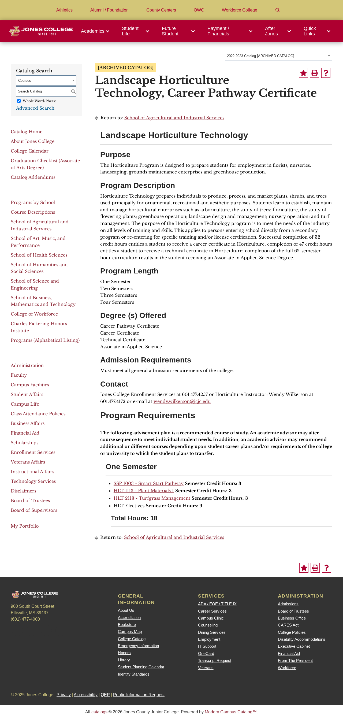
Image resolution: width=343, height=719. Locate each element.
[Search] (278, 10)
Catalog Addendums (33, 177)
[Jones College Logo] (41, 31)
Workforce (287, 667)
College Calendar (30, 151)
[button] (96, 31)
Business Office (292, 618)
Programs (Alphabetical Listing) (45, 340)
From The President (295, 660)
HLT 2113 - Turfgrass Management (152, 498)
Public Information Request (139, 694)
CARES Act (288, 625)
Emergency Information (138, 645)
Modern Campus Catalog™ (231, 712)
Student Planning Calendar (141, 667)
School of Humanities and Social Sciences (39, 268)
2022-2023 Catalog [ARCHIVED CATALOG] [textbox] (260, 56)
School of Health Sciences (39, 255)
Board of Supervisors (34, 510)
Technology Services (33, 481)
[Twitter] (32, 630)
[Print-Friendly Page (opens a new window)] (314, 73)
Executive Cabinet (294, 646)
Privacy (64, 694)
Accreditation (129, 617)
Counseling (208, 625)
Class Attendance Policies (38, 413)
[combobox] (278, 56)
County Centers (161, 10)
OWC (199, 10)
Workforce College (239, 10)
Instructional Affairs (32, 471)
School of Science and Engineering (35, 284)
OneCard (206, 653)
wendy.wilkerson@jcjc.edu (182, 401)
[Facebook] (17, 630)
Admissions (288, 604)
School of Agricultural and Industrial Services (40, 225)
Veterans (206, 667)
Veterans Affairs (28, 462)
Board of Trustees (30, 500)
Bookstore (127, 624)
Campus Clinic (211, 618)
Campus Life (25, 404)
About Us (126, 610)
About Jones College (32, 141)
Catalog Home (26, 131)
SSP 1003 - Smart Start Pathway (149, 483)
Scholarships (24, 442)
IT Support (207, 646)
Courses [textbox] (24, 81)
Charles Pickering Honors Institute (39, 327)
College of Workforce (34, 314)
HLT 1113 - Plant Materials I (144, 490)
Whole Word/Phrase (40, 101)
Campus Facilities (30, 384)
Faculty (19, 375)
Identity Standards (134, 674)
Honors (124, 652)
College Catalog (132, 638)
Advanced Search (35, 108)
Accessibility (86, 694)
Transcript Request (214, 660)
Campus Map (130, 631)
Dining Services (212, 632)
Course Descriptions (33, 212)
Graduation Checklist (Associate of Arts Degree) (45, 164)
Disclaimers (23, 491)
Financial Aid (25, 433)
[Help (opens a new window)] (325, 73)
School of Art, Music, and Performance (38, 242)
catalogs (99, 712)
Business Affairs (27, 423)
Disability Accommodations (301, 639)
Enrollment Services (33, 452)
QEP (105, 694)
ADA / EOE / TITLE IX (217, 604)
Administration (27, 365)
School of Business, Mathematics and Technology (43, 301)
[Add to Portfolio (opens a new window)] (303, 73)
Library (124, 660)
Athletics (64, 10)
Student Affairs (27, 394)
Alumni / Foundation (109, 10)
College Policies (292, 632)
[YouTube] (60, 630)
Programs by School (33, 202)
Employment (209, 639)
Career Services (212, 611)
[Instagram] (46, 630)
